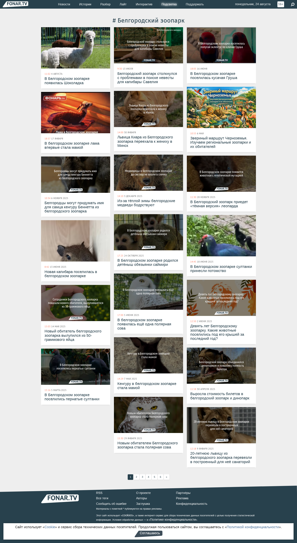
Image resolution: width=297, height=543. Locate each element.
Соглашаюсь (150, 533)
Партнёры (183, 493)
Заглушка (143, 504)
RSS (99, 493)
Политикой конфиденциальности (253, 527)
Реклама (182, 498)
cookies (127, 515)
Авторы (141, 498)
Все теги (102, 498)
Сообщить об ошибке (111, 504)
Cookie (50, 527)
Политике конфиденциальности (173, 520)
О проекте (143, 493)
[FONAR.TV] (15, 4)
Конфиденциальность (191, 504)
